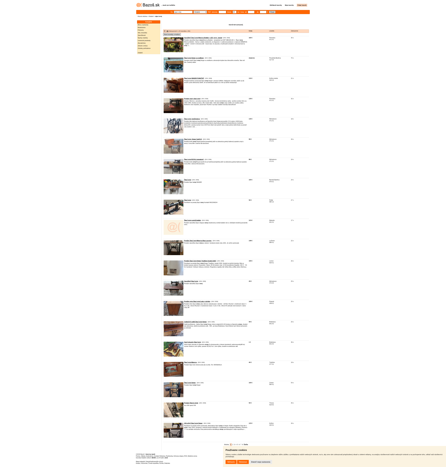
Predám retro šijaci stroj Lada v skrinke (197, 301)
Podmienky (169, 456)
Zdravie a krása (143, 46)
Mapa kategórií (140, 461)
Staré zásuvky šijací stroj (192, 342)
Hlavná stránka (142, 16)
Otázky (143, 456)
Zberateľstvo (142, 43)
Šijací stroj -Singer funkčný (193, 139)
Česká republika (153, 463)
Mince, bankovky (143, 25)
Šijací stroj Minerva (190, 362)
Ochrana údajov (179, 456)
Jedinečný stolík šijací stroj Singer (195, 322)
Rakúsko (167, 463)
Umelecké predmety (144, 40)
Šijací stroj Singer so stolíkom (194, 58)
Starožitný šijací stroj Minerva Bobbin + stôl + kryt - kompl (203, 38)
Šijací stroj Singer (190, 383)
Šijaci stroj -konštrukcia (192, 119)
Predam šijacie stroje (191, 403)
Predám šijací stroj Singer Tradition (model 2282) (200, 261)
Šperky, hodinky (143, 38)
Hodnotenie (149, 456)
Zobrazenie (294, 31)
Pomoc (138, 456)
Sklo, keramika (142, 33)
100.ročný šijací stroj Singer (193, 423)
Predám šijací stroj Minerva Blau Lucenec (198, 241)
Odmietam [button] (243, 462)
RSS (185, 456)
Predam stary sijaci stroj (192, 98)
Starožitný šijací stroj (191, 281)
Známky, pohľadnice (144, 48)
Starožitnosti (142, 35)
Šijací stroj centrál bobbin (192, 220)
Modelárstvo (142, 27)
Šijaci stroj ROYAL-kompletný (194, 159)
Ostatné (151, 16)
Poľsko (161, 463)
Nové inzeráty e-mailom (172, 34)
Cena (250, 31)
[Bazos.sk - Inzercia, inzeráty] (148, 6)
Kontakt (156, 456)
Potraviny (141, 30)
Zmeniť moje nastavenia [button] (260, 462)
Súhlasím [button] (231, 462)
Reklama (162, 456)
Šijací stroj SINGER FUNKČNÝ (194, 78)
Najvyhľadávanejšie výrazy (154, 461)
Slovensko (144, 463)
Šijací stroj (187, 180)
